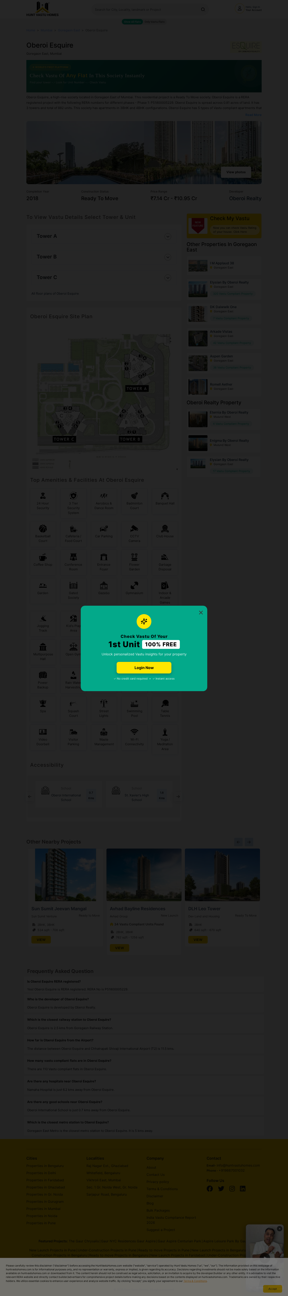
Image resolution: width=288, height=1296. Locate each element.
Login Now (144, 667)
